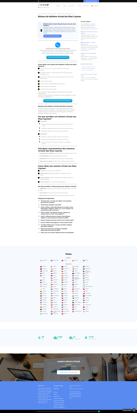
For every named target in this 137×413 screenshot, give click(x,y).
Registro (42, 68)
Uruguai (87, 311)
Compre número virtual (91, 1)
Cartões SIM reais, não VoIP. (88, 24)
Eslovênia (66, 304)
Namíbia (65, 295)
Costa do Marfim (88, 286)
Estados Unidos (78, 311)
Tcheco (54, 277)
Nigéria (54, 297)
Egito (44, 279)
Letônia (87, 288)
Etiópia (76, 279)
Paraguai (44, 299)
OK (98, 411)
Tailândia (66, 308)
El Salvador (55, 279)
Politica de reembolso (59, 404)
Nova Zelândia (88, 295)
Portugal (87, 299)
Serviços (58, 5)
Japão (44, 288)
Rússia (65, 302)
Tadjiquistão (56, 308)
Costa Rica (77, 275)
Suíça (76, 306)
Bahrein (76, 268)
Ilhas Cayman (77, 273)
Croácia (87, 275)
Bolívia (76, 270)
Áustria (54, 268)
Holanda (76, 295)
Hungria (65, 284)
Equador (87, 277)
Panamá (87, 297)
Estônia (65, 279)
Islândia (76, 284)
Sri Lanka (44, 306)
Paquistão (77, 297)
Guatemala (45, 284)
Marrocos (44, 295)
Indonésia (45, 286)
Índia (86, 284)
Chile (44, 275)
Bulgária (55, 273)
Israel (65, 286)
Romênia (55, 302)
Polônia (76, 260)
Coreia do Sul (88, 304)
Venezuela (55, 313)
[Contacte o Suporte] (85, 77)
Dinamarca (66, 277)
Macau (65, 291)
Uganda (87, 308)
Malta (86, 291)
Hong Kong (55, 284)
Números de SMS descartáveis (88, 68)
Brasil (86, 260)
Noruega (66, 297)
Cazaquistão (55, 288)
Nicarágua (45, 297)
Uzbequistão (45, 313)
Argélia (54, 266)
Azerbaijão (66, 268)
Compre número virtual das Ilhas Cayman (58, 57)
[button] (58, 201)
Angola (65, 266)
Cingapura (45, 304)
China (54, 275)
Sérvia (86, 302)
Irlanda (54, 286)
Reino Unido (55, 260)
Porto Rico (45, 302)
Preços (64, 5)
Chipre (44, 277)
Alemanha (66, 282)
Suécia (65, 306)
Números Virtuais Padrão (87, 70)
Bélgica (54, 270)
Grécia (86, 282)
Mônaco (76, 293)
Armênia (87, 266)
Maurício (44, 293)
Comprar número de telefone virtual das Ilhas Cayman (58, 100)
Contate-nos (86, 5)
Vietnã (65, 260)
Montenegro (88, 293)
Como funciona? (71, 5)
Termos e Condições (58, 398)
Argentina (45, 260)
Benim (65, 270)
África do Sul (77, 304)
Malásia (76, 291)
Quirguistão (77, 288)
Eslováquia (55, 304)
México (54, 293)
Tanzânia (44, 308)
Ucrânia (44, 311)
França (44, 282)
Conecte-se (50, 68)
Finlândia (87, 279)
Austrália (44, 268)
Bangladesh (87, 268)
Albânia (44, 266)
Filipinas (65, 299)
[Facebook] (55, 389)
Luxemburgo (55, 291)
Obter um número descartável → (52, 36)
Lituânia (44, 291)
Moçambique (56, 295)
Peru (54, 299)
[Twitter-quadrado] (57, 389)
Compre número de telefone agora (68, 372)
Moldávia (66, 293)
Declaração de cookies (59, 402)
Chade (86, 273)
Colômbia (66, 275)
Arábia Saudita (78, 302)
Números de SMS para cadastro (89, 66)
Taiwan (86, 306)
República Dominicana (77, 278)
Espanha (55, 306)
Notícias (79, 5)
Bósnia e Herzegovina (88, 271)
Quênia (65, 288)
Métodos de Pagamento (59, 407)
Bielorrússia (45, 270)
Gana (76, 282)
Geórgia (55, 282)
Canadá (65, 273)
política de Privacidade (59, 400)
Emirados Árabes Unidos (56, 312)
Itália (76, 286)
